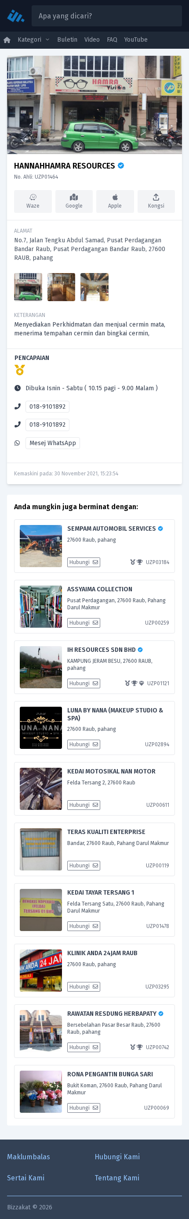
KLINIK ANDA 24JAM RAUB (102, 953)
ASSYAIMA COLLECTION (99, 589)
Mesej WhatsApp (52, 443)
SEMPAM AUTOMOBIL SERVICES (112, 528)
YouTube (136, 39)
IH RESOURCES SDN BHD (102, 650)
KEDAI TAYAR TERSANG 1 (100, 892)
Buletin (67, 39)
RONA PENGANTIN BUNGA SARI (110, 1074)
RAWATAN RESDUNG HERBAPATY (112, 1014)
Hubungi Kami (117, 1157)
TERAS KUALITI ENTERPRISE (106, 832)
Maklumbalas (28, 1157)
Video (92, 39)
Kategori (29, 39)
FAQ (112, 39)
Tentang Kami (116, 1178)
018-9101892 (47, 406)
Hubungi (80, 562)
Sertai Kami (25, 1178)
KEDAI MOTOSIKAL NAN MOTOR (111, 771)
